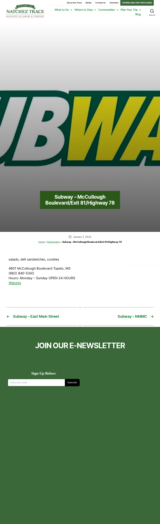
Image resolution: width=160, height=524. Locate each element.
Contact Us (100, 2)
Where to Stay (84, 9)
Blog (138, 14)
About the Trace (74, 2)
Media (88, 2)
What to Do (62, 9)
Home (41, 241)
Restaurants (53, 241)
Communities (106, 9)
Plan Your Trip (129, 9)
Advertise (114, 2)
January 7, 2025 (82, 236)
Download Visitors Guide (137, 2)
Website (15, 283)
